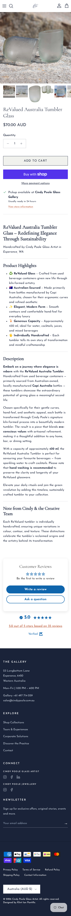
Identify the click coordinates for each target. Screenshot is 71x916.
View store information (20, 207)
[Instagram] (5, 777)
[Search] (13, 6)
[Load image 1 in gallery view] (35, 47)
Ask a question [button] (35, 599)
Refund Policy (52, 870)
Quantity (9, 135)
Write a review (35, 589)
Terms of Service (31, 870)
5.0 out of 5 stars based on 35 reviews (35, 626)
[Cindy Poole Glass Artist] (35, 6)
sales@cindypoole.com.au (19, 700)
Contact (8, 750)
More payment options (35, 183)
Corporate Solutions (15, 736)
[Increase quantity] (22, 143)
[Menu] (4, 6)
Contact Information (35, 875)
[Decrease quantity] (6, 143)
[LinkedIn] (18, 777)
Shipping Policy (11, 875)
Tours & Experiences (15, 729)
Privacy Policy (10, 870)
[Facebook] (11, 777)
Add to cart (35, 160)
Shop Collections (13, 722)
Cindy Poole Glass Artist (25, 899)
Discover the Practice (16, 743)
